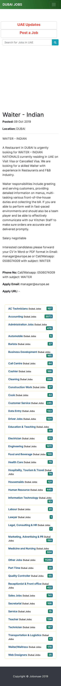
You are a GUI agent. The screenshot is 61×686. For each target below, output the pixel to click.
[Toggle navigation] (53, 4)
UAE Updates (28, 24)
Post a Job (29, 33)
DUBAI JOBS (12, 4)
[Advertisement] (30, 81)
